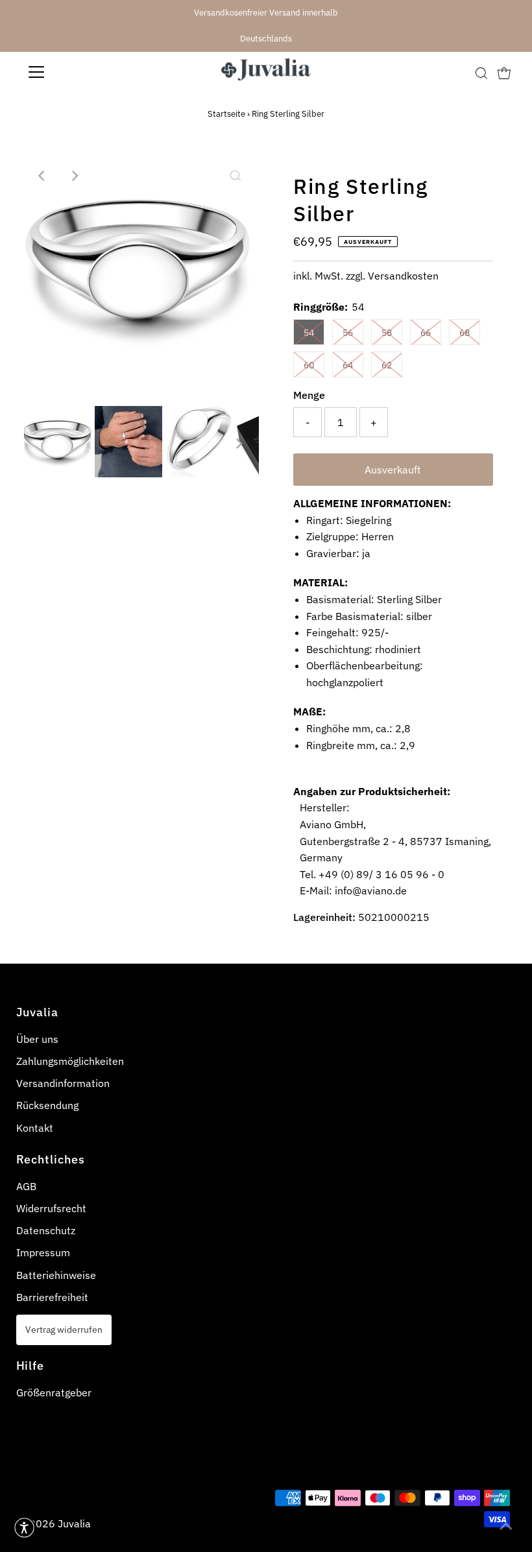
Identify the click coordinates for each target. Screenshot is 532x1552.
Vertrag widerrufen (64, 1329)
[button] (24, 1527)
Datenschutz (45, 1230)
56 (348, 333)
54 (309, 333)
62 (386, 365)
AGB (26, 1186)
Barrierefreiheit (52, 1297)
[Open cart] (504, 72)
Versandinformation (63, 1083)
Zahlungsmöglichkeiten (70, 1061)
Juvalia (74, 1523)
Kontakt (34, 1127)
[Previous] (42, 175)
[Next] (74, 175)
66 (425, 333)
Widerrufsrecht (51, 1208)
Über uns (37, 1039)
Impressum (43, 1252)
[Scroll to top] (506, 1526)
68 (464, 333)
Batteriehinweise (56, 1275)
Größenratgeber (53, 1392)
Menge (309, 394)
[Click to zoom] (235, 175)
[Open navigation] (79, 72)
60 (309, 365)
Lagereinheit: (324, 917)
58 (386, 333)
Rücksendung (47, 1105)
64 (348, 365)
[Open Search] (481, 73)
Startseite (226, 113)
